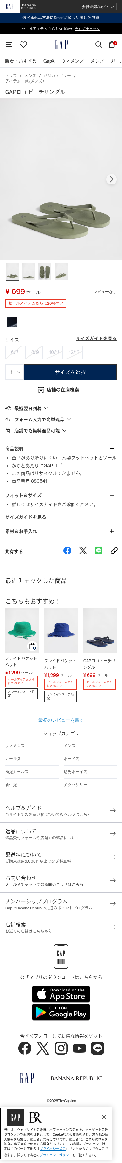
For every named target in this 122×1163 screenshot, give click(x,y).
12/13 (74, 352)
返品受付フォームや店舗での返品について (42, 838)
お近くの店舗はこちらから (28, 931)
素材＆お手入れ (21, 531)
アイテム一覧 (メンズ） (25, 81)
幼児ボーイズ (75, 772)
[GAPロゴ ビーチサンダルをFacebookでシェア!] (67, 551)
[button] (97, 6)
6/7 (14, 352)
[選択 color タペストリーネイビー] (12, 322)
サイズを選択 (70, 372)
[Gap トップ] (61, 44)
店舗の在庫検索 (63, 389)
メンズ (30, 76)
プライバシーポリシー (56, 1155)
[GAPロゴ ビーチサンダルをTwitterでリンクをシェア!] (82, 551)
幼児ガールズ (17, 772)
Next (111, 179)
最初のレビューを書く (61, 720)
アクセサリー (75, 785)
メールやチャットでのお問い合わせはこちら (44, 885)
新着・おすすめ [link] (21, 61)
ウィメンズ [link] (72, 61)
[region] (56, 1133)
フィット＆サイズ (23, 495)
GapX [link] (49, 61)
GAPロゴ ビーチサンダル (99, 664)
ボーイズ (71, 759)
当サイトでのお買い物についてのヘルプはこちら (48, 815)
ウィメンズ (15, 746)
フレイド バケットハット (21, 661)
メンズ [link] (97, 61)
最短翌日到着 (28, 408)
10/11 (54, 352)
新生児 (11, 785)
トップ (11, 76)
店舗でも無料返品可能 (37, 430)
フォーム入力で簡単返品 (39, 419)
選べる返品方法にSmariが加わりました (61, 18)
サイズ (12, 339)
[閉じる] (104, 1117)
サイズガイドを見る (96, 338)
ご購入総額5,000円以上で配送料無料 (38, 861)
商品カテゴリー (57, 76)
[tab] (61, 408)
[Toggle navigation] (9, 44)
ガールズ (13, 759)
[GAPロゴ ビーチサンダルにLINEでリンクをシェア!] (98, 551)
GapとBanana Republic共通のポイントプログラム (48, 908)
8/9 (35, 352)
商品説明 (14, 448)
